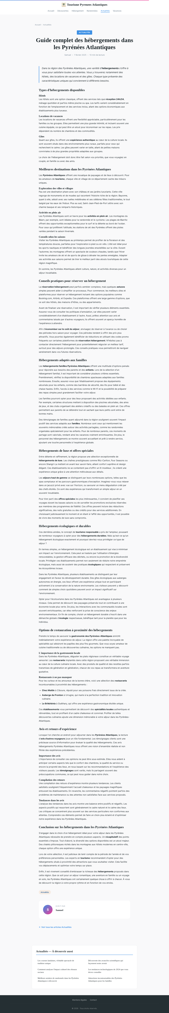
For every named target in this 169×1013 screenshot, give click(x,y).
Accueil (51, 11)
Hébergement (78, 11)
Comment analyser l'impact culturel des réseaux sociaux (57, 970)
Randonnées (92, 11)
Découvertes (63, 11)
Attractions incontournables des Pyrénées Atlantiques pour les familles (105, 979)
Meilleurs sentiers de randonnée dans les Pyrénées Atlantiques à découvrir (58, 979)
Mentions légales (79, 1000)
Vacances (117, 11)
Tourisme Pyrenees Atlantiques (87, 4)
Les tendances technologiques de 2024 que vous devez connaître (108, 970)
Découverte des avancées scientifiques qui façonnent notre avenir (105, 961)
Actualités (105, 11)
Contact (93, 1000)
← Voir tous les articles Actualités (55, 927)
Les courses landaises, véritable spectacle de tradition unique (56, 961)
